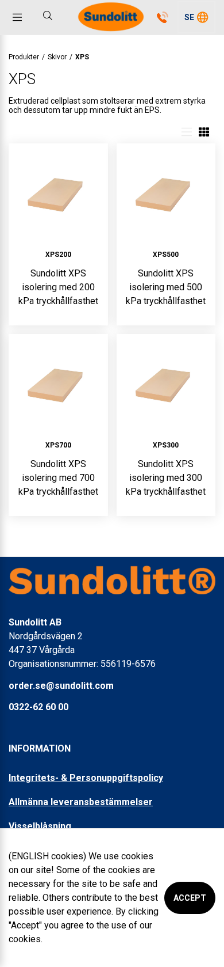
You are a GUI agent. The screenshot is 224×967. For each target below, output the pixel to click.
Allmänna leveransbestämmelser (81, 802)
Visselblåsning (40, 826)
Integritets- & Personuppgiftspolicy (86, 777)
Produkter (24, 57)
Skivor (57, 57)
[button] (196, 17)
